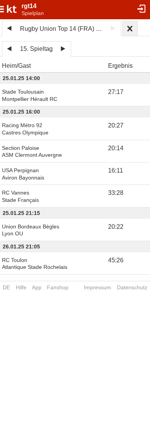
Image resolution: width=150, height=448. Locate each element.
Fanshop (57, 287)
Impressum (97, 287)
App (37, 287)
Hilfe (21, 287)
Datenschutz (132, 287)
